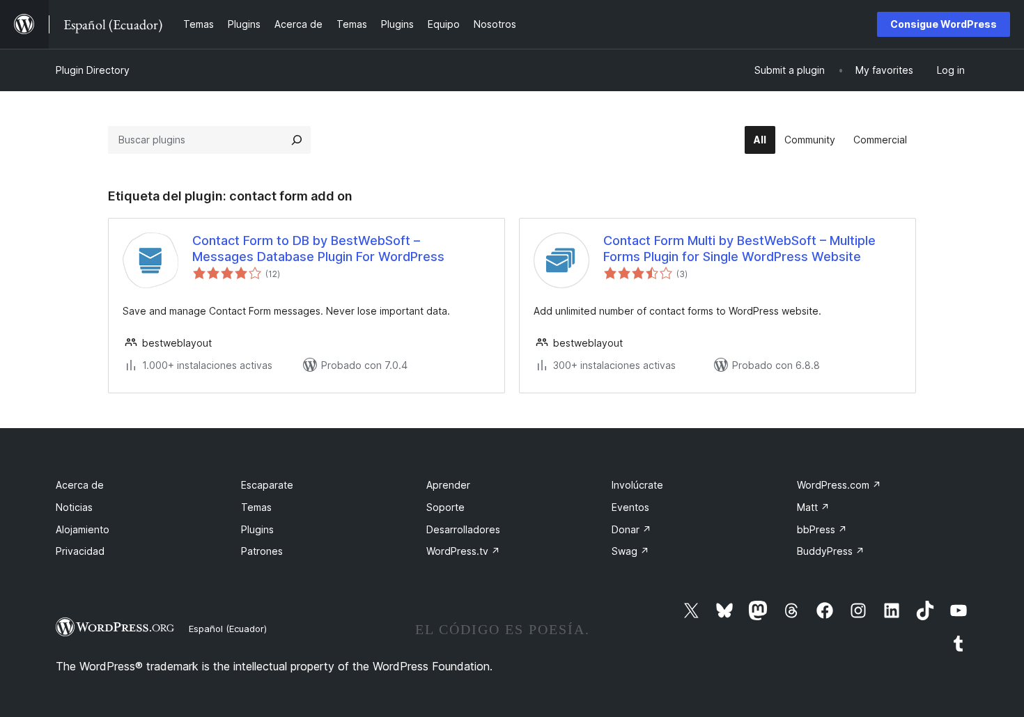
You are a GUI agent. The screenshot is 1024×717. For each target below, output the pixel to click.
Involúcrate (637, 485)
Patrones (262, 551)
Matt (813, 507)
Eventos (630, 507)
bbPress (822, 529)
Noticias (74, 507)
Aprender (448, 485)
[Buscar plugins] (297, 140)
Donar (631, 529)
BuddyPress (830, 551)
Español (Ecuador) (228, 628)
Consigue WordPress (943, 24)
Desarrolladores (463, 529)
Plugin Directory (93, 70)
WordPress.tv (463, 551)
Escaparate (267, 485)
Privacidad (80, 551)
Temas (256, 507)
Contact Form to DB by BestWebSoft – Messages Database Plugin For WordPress (318, 248)
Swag (630, 551)
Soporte (445, 507)
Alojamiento (82, 529)
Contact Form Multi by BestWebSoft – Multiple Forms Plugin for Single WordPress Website (739, 248)
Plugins (257, 529)
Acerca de (80, 485)
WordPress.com (839, 485)
